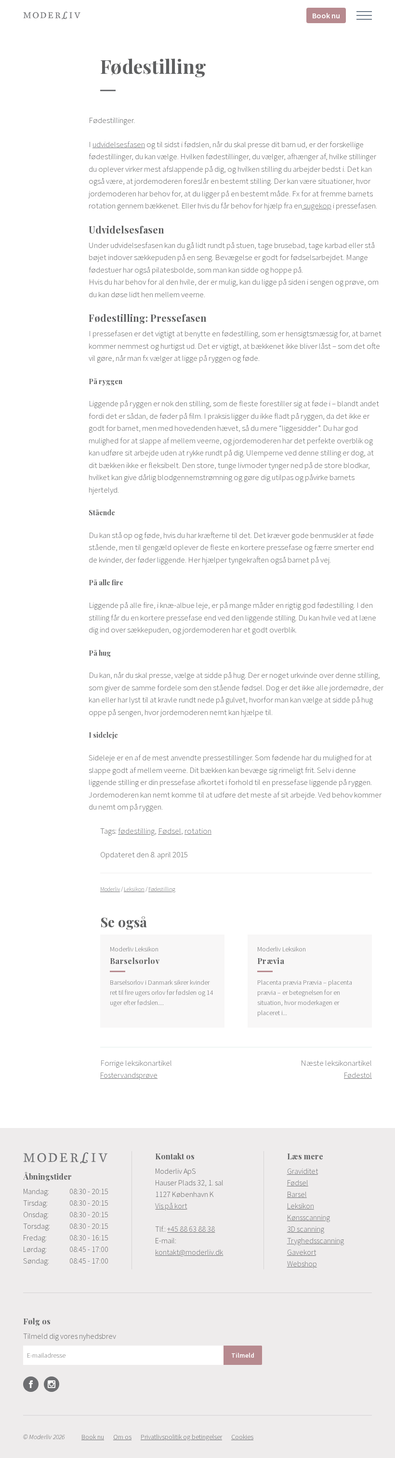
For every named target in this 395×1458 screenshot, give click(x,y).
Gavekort (301, 1252)
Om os (122, 1436)
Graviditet (302, 1171)
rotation (197, 830)
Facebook (31, 1384)
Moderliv (52, 15)
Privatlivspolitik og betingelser (181, 1436)
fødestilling (136, 830)
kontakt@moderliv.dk (189, 1252)
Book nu (326, 15)
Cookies (242, 1436)
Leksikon (300, 1205)
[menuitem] (329, 1171)
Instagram (51, 1384)
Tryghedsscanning (315, 1240)
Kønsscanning (308, 1217)
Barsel (297, 1194)
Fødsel (169, 830)
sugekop (316, 205)
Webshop (302, 1263)
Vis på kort (171, 1205)
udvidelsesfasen (118, 144)
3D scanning (305, 1229)
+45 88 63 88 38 (191, 1229)
